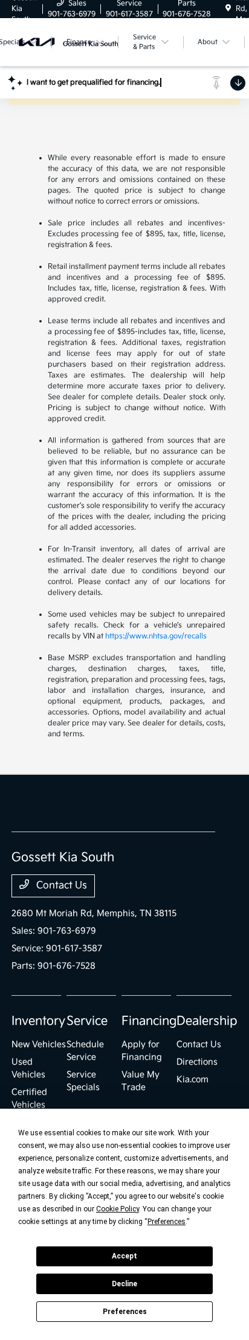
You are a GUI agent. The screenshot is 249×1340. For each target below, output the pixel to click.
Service (87, 1021)
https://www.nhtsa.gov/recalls (156, 636)
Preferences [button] (166, 1221)
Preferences (125, 1311)
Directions (197, 1062)
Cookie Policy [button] (117, 1209)
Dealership (207, 1021)
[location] (228, 8)
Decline (124, 1284)
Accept (124, 1256)
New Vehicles (38, 1044)
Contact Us (60, 885)
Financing (148, 1021)
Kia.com (192, 1079)
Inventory (38, 1021)
